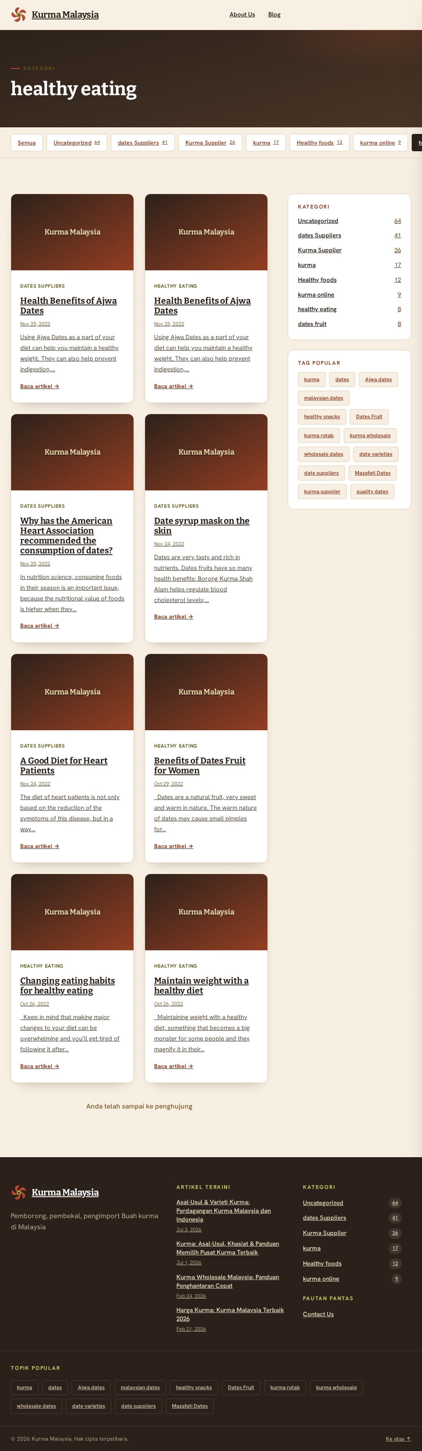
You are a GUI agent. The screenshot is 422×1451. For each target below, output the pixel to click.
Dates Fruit (369, 416)
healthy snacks (322, 416)
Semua (27, 142)
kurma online (380, 142)
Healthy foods (319, 142)
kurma (266, 142)
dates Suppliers (143, 142)
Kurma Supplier (210, 142)
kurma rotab (319, 435)
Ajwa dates (378, 379)
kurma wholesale (370, 435)
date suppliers (321, 472)
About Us (242, 14)
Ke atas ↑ (398, 1438)
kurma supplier (322, 491)
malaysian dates (323, 397)
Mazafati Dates (373, 472)
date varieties (375, 453)
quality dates (372, 491)
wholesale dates (323, 453)
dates (342, 379)
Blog (274, 14)
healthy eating (349, 309)
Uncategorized (77, 142)
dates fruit (349, 324)
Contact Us (318, 1314)
